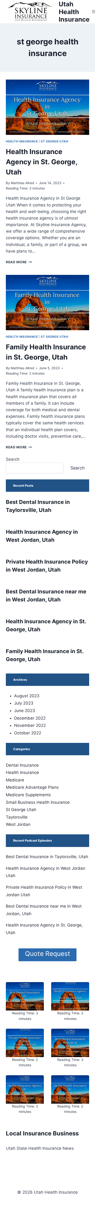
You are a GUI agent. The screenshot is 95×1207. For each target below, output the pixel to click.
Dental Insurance (22, 765)
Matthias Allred (22, 183)
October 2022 (27, 733)
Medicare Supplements (28, 794)
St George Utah (54, 141)
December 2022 (30, 718)
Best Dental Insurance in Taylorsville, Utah (47, 856)
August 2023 (26, 695)
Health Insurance (22, 141)
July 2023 (23, 703)
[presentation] (47, 107)
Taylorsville (17, 817)
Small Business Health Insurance (38, 802)
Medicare (15, 780)
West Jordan (18, 824)
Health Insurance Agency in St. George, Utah (41, 162)
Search (12, 459)
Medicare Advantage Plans (32, 787)
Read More (19, 262)
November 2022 (30, 725)
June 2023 (24, 710)
